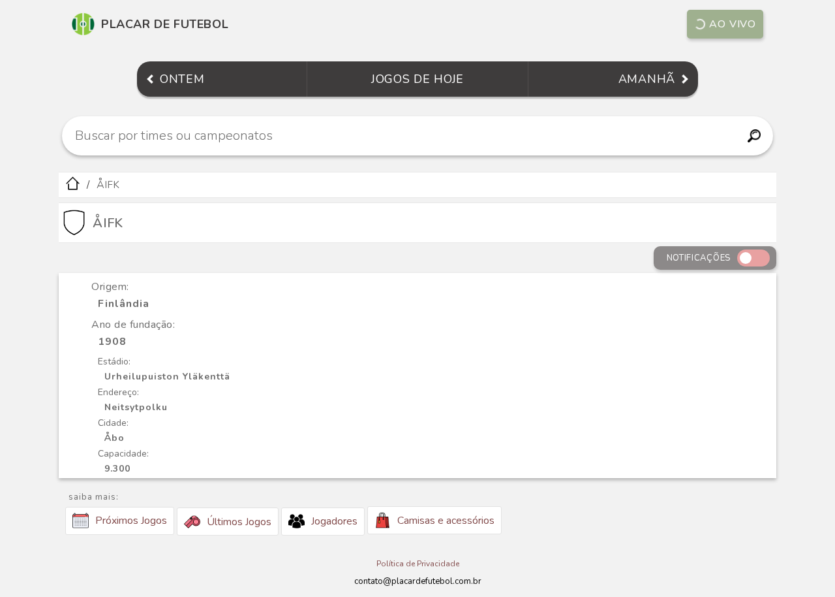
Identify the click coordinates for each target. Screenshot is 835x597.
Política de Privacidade (417, 563)
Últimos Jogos (239, 522)
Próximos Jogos (131, 520)
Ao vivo (732, 24)
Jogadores (334, 521)
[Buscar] (754, 136)
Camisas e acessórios (445, 520)
